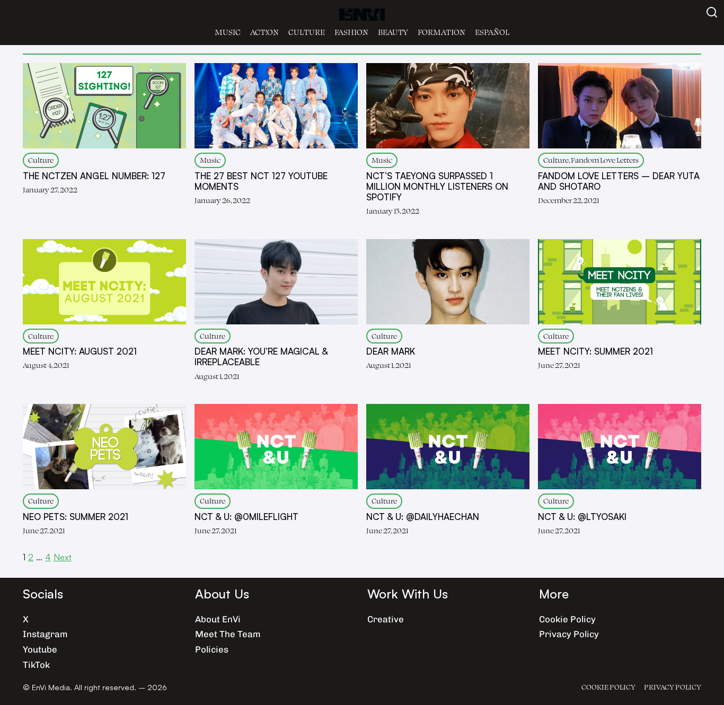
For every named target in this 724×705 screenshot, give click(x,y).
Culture (306, 32)
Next (63, 556)
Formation (441, 32)
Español (492, 32)
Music (228, 32)
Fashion (351, 32)
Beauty (393, 32)
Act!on (264, 32)
